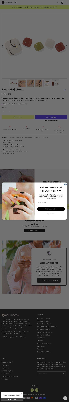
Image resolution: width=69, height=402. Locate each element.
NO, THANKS (51, 214)
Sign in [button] (11, 399)
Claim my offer (50, 209)
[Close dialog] (65, 184)
